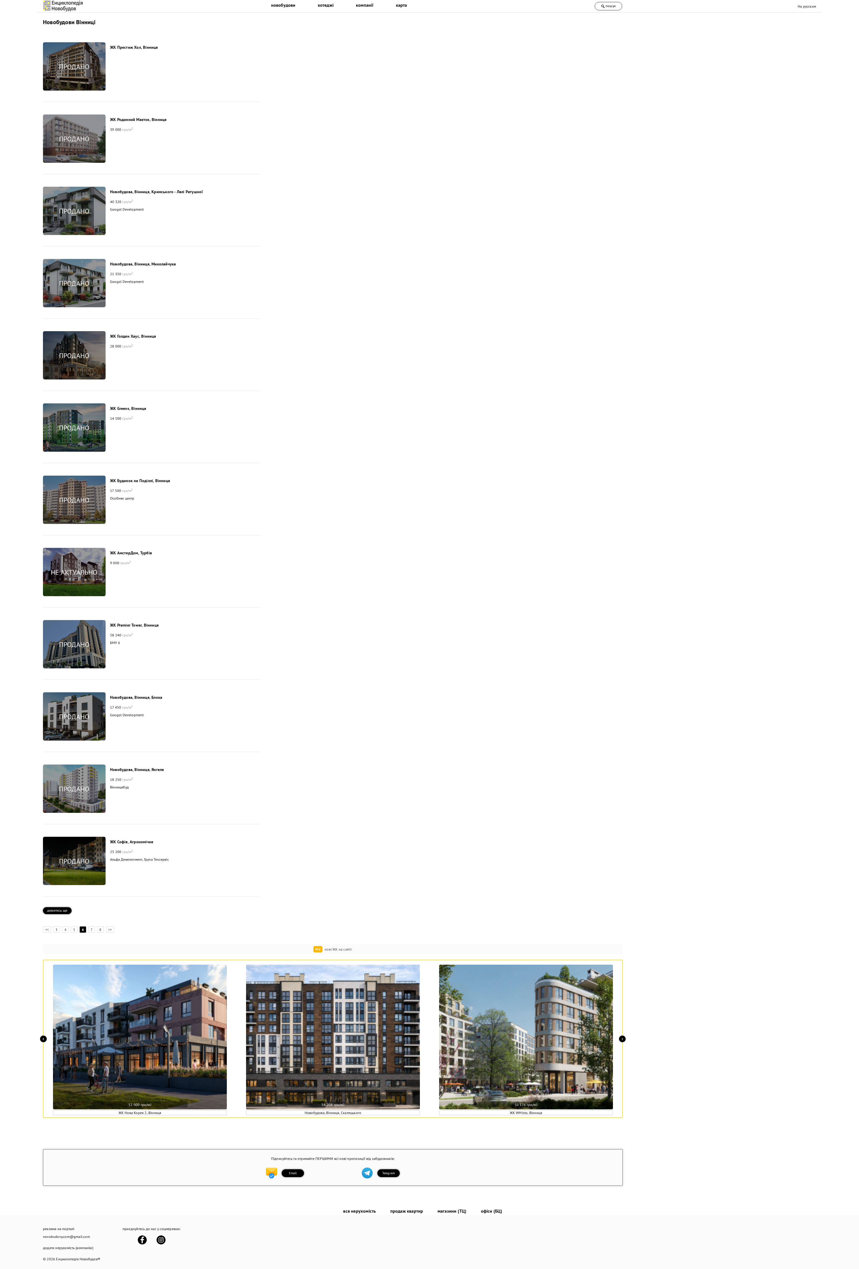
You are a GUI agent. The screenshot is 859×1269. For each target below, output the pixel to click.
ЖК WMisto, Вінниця (526, 1112)
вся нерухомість (359, 1211)
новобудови (283, 5)
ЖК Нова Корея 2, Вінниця (140, 1112)
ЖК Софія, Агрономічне (131, 841)
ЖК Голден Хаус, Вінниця (133, 336)
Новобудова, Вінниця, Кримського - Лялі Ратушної (156, 191)
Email (293, 1173)
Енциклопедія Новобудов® (78, 1259)
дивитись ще (57, 910)
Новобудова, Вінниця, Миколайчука (143, 264)
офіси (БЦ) (491, 1211)
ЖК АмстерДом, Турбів (131, 552)
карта (401, 5)
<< (47, 929)
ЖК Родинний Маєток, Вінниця (138, 119)
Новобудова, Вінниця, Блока (136, 697)
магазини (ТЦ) (452, 1211)
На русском (807, 6)
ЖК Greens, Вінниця (128, 408)
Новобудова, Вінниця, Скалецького (333, 1112)
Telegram (388, 1173)
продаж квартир (406, 1211)
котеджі (326, 5)
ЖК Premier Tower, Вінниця (134, 625)
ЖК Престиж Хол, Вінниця (134, 47)
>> (110, 929)
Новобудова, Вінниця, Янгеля (137, 769)
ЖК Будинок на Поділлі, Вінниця (140, 480)
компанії (365, 5)
